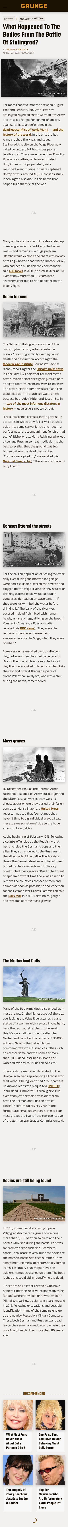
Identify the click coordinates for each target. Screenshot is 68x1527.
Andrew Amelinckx (17, 49)
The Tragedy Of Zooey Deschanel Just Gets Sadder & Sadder (17, 1496)
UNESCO (53, 1086)
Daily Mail (14, 896)
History (9, 18)
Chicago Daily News (50, 369)
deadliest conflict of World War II (25, 129)
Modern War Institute (18, 364)
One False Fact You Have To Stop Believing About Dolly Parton (50, 1441)
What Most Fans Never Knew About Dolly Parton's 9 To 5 (16, 1441)
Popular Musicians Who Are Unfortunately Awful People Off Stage (50, 1499)
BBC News (27, 628)
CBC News (16, 271)
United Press (50, 808)
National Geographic (17, 461)
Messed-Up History (31, 18)
